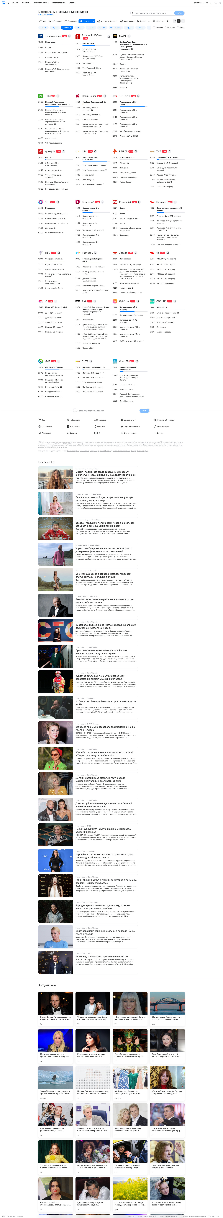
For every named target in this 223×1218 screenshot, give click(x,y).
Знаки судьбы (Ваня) (54, 288)
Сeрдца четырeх (52, 392)
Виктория (86, 63)
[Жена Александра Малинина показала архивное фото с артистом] (130, 1120)
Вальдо (123, 168)
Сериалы (171, 27)
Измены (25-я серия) (54, 327)
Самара (133, 451)
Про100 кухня (88, 180)
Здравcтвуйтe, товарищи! (130, 264)
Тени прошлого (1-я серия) (128, 103)
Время (48, 48)
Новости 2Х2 (87, 320)
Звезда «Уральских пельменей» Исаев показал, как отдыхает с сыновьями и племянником (104, 524)
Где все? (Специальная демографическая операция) (132, 395)
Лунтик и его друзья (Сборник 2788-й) (95, 291)
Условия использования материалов (193, 1216)
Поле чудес (50, 42)
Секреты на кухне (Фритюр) (168, 244)
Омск (128, 451)
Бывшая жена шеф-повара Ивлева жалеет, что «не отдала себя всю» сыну (104, 601)
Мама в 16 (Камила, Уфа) (56, 307)
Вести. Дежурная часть (129, 218)
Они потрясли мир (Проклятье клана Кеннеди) (95, 132)
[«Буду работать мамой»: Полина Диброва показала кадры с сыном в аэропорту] (167, 1083)
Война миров (125, 259)
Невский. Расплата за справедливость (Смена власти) (55, 112)
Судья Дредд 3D (52, 264)
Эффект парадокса (53, 269)
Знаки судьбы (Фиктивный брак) (53, 282)
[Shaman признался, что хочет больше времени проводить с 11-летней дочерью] (92, 1120)
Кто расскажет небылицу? (56, 189)
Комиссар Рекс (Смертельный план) (169, 222)
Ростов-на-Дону (142, 451)
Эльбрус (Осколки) (90, 115)
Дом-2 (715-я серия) (53, 313)
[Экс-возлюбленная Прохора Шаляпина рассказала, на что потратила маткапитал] (55, 1157)
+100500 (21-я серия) (166, 274)
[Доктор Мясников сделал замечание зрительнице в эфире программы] (167, 1120)
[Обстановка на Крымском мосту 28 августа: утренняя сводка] (167, 1009)
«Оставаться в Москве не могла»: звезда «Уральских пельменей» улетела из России (105, 626)
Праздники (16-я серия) (167, 157)
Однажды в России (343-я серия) (167, 169)
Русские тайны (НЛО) (129, 136)
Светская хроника (90, 119)
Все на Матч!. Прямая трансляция (129, 70)
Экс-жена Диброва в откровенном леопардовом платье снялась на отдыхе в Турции (103, 575)
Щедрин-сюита (51, 57)
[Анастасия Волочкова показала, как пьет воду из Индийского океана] (167, 1194)
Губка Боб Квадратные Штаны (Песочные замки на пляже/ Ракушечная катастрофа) (95, 326)
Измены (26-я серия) (54, 332)
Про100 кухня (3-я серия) (93, 184)
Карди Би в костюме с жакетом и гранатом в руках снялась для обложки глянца (104, 856)
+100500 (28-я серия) (166, 283)
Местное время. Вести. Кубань (89, 50)
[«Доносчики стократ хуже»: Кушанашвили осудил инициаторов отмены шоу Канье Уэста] (92, 1194)
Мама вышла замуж (128, 283)
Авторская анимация (91, 343)
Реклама (20, 1216)
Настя (48, 157)
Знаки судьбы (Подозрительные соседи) (58, 275)
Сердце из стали (52, 259)
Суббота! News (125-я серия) (132, 341)
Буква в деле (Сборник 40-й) (92, 260)
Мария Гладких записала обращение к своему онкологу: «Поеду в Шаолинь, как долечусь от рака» (105, 473)
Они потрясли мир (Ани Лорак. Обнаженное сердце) (95, 125)
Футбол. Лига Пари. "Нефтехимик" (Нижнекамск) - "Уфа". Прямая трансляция (133, 45)
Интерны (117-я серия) (92, 367)
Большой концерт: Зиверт (56, 52)
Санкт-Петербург (73, 451)
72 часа (123, 163)
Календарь (50, 208)
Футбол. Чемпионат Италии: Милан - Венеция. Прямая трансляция (132, 57)
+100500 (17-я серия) (166, 269)
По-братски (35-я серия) (92, 392)
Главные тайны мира (128, 177)
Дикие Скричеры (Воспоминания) (89, 279)
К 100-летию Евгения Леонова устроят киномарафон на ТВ (105, 703)
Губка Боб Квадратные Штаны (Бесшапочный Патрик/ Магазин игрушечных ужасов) (95, 310)
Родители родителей (166, 317)
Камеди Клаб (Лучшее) (166, 175)
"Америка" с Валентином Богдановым (130, 229)
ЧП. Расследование (53, 143)
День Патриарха (126, 401)
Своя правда (50, 138)
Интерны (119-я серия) (92, 377)
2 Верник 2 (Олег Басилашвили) (52, 164)
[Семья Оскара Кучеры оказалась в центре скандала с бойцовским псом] (55, 1009)
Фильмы (159, 27)
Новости (123, 87)
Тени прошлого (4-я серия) (128, 125)
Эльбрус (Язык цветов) (92, 102)
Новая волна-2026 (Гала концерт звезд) (92, 57)
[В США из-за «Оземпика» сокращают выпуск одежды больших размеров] (130, 1083)
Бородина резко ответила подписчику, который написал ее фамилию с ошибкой (102, 907)
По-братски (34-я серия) (92, 387)
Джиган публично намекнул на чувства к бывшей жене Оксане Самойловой (103, 805)
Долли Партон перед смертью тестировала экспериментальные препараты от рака (100, 779)
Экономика (124, 235)
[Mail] (3, 3)
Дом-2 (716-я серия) (53, 317)
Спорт (182, 27)
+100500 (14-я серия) (166, 279)
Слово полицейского (54, 218)
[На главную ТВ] (7, 3)
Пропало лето (126, 384)
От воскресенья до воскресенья (128, 368)
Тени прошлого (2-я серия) (128, 111)
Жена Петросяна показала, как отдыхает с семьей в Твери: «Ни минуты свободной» (104, 754)
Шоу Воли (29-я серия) (92, 382)
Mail (3, 1216)
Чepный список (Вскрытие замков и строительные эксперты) (168, 237)
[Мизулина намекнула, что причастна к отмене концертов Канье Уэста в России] (55, 1046)
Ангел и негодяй (52, 170)
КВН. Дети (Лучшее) (165, 322)
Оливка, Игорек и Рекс (166, 313)
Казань (115, 451)
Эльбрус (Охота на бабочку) (90, 109)
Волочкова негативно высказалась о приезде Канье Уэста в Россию (105, 932)
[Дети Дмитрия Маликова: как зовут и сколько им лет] (167, 1157)
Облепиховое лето (53, 233)
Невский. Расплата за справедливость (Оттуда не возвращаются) (57, 131)
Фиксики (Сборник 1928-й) (93, 286)
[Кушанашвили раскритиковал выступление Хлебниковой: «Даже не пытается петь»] (92, 1046)
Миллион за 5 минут (54, 367)
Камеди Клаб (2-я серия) (167, 163)
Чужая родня (125, 288)
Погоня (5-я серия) (165, 186)
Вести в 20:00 (88, 43)
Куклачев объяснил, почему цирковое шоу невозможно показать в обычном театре (99, 677)
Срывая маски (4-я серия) (90, 224)
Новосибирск (84, 451)
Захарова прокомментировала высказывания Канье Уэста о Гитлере (105, 728)
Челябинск (122, 451)
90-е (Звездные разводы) (130, 131)
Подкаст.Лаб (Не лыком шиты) (52, 63)
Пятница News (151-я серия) (169, 216)
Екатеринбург (94, 451)
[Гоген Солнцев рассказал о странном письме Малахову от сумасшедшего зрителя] (130, 1046)
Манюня (160, 307)
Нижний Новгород (106, 451)
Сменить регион (46, 15)
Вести (122, 208)
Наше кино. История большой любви (54, 381)
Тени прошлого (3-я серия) (128, 118)
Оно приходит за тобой (55, 223)
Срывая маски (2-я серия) (90, 209)
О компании (11, 1216)
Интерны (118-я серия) (92, 373)
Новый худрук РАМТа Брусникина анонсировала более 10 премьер (103, 830)
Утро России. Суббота (91, 68)
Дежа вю (49, 228)
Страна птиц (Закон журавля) (53, 176)
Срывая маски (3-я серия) (90, 217)
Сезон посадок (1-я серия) (90, 236)
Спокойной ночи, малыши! (93, 267)
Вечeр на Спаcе (126, 389)
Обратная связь (213, 1216)
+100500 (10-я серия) (166, 259)
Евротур (123, 64)
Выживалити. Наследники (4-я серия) (170, 209)
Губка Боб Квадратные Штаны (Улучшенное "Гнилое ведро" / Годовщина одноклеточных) (95, 336)
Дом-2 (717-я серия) (53, 322)
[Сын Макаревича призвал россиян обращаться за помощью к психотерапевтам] (55, 1120)
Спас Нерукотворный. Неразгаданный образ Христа (129, 377)
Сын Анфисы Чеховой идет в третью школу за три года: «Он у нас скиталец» (104, 499)
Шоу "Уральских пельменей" (89, 158)
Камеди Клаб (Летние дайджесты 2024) (166, 181)
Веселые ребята (52, 387)
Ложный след (126, 157)
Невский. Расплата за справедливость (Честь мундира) (55, 121)
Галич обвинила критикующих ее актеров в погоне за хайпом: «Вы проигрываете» (106, 881)
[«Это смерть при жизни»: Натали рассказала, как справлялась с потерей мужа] (130, 1009)
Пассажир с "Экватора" (129, 293)
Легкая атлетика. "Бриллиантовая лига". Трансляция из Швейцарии (129, 79)
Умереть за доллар (128, 172)
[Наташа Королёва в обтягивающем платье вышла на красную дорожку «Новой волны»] (55, 1194)
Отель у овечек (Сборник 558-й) (93, 272)
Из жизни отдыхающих (54, 214)
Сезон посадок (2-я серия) (90, 243)
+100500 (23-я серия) (166, 264)
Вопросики (161, 327)
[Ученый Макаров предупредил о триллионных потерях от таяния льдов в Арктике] (55, 1083)
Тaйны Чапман (126, 182)
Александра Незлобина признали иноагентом (101, 956)
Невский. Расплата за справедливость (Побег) (56, 103)
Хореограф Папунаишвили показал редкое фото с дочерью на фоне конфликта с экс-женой (103, 550)
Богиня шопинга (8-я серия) (131, 315)
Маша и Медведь (164, 332)
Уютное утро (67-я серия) (93, 230)
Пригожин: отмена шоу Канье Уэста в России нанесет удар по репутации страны (101, 652)
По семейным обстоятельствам (52, 374)
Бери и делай (88, 175)
